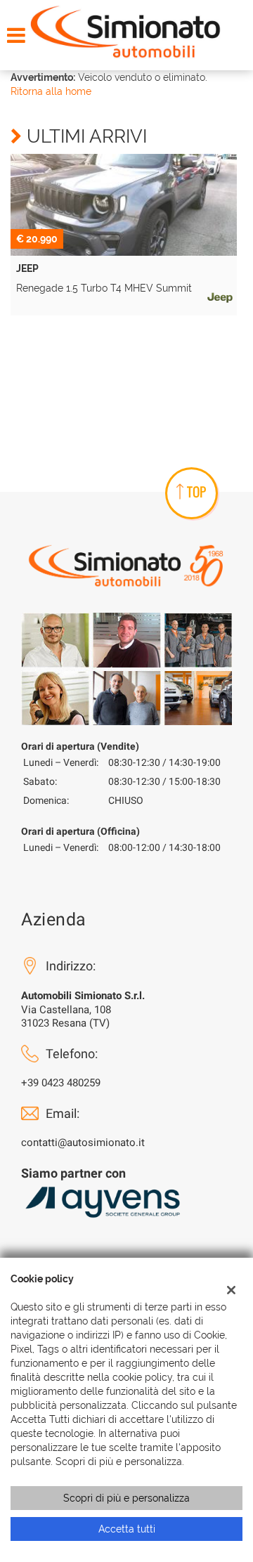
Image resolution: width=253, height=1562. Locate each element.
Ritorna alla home (51, 91)
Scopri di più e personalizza (126, 1498)
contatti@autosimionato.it (83, 1142)
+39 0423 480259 (60, 1082)
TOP (196, 492)
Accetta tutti (126, 1529)
